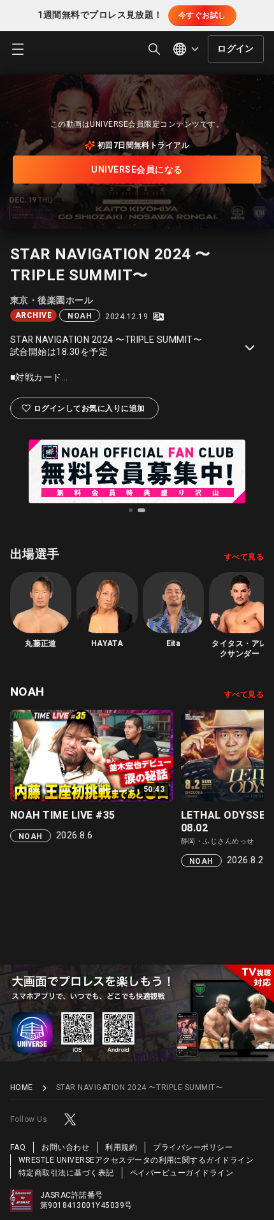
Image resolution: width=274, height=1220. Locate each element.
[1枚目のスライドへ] (131, 510)
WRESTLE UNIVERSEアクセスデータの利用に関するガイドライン (136, 1160)
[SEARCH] (154, 49)
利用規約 (121, 1147)
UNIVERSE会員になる (136, 169)
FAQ (17, 1147)
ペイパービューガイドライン (181, 1173)
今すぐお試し (202, 15)
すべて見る (244, 557)
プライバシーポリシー (193, 1147)
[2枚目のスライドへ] (141, 510)
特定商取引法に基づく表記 (66, 1173)
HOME (21, 1087)
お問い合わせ (65, 1147)
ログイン (235, 48)
